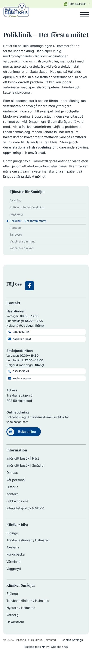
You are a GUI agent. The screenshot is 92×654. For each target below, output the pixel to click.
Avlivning (15, 200)
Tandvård (16, 234)
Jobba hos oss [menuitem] (17, 501)
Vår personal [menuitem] (15, 480)
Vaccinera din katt (21, 248)
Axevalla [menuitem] (12, 547)
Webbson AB (59, 646)
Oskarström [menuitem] (15, 622)
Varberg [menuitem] (12, 615)
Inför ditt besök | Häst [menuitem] (22, 458)
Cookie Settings (72, 640)
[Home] (16, 14)
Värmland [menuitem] (13, 562)
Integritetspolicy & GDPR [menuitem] (25, 508)
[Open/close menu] (84, 14)
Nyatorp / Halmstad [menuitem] (20, 608)
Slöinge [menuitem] (12, 533)
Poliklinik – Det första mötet (28, 221)
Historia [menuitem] (12, 487)
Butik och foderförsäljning (27, 207)
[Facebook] (29, 285)
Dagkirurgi (16, 214)
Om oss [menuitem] (12, 473)
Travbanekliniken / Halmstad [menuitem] (27, 540)
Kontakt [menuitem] (12, 494)
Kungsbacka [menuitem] (15, 554)
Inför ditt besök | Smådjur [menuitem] (25, 465)
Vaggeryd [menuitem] (13, 569)
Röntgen (15, 227)
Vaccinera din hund (23, 241)
